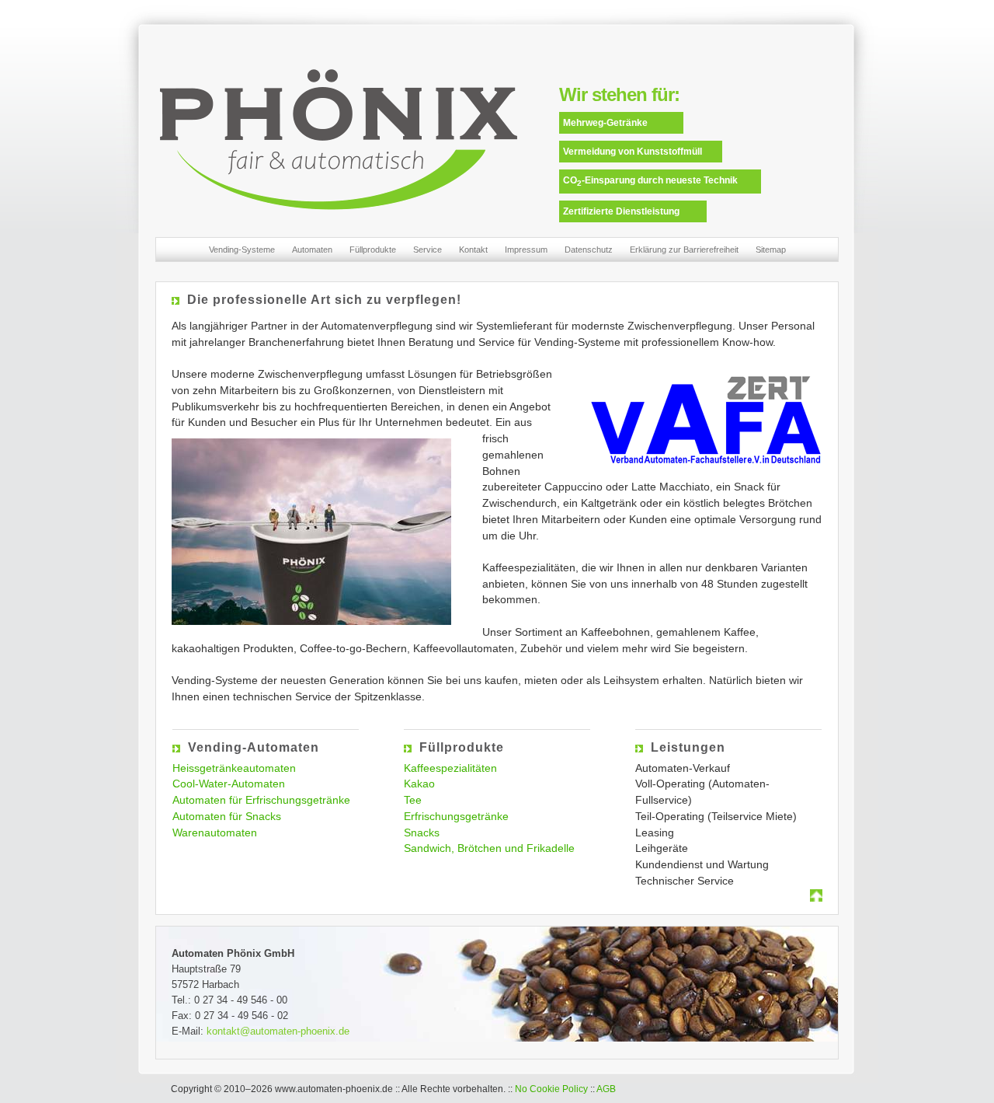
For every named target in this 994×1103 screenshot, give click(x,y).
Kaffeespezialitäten (450, 768)
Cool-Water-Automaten (228, 783)
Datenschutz (589, 249)
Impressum (526, 249)
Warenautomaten (214, 832)
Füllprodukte (372, 249)
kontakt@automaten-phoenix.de (278, 1031)
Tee (413, 800)
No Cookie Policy (551, 1089)
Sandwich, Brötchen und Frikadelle (489, 848)
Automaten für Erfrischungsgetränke (261, 800)
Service (427, 249)
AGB (606, 1089)
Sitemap (771, 249)
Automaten (312, 249)
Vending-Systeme (242, 249)
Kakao (419, 783)
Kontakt (473, 249)
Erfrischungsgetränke (456, 816)
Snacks (422, 832)
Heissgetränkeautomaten (234, 768)
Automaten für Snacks (226, 816)
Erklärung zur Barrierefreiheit (684, 249)
